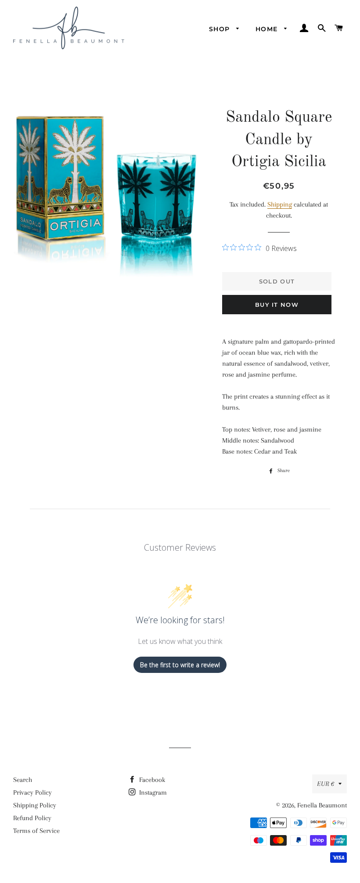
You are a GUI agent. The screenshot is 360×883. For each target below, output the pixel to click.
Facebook (151, 780)
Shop (220, 29)
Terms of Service (36, 831)
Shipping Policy (34, 805)
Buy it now (277, 304)
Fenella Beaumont (322, 805)
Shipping (279, 204)
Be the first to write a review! (180, 665)
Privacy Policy (32, 792)
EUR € (325, 784)
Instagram (152, 792)
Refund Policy (32, 818)
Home (268, 29)
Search (22, 780)
